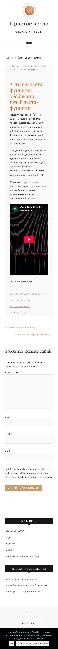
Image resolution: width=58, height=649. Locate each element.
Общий (14, 300)
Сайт (7, 450)
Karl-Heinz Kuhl (31, 66)
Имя (8, 417)
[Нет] (54, 638)
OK (11, 643)
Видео (15, 66)
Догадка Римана (20, 306)
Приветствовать (29, 624)
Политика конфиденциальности (32, 643)
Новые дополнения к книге (20, 327)
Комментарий (13, 372)
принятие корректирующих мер (22, 555)
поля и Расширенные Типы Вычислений (27, 585)
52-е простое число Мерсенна (21, 579)
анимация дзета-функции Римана (34, 334)
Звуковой (36, 294)
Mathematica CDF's (15, 531)
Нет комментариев (29, 69)
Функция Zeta (18, 313)
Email (8, 434)
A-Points (26, 300)
